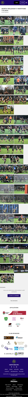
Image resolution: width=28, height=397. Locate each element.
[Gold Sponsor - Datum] (19, 338)
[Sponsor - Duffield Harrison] (19, 348)
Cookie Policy (9, 389)
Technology (14, 386)
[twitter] (14, 367)
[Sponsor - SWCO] (19, 354)
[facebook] (11, 367)
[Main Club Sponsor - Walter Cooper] (9, 343)
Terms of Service (10, 388)
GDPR (20, 386)
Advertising (20, 384)
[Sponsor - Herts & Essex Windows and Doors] (9, 354)
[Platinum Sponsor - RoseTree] (19, 343)
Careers (8, 386)
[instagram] (16, 367)
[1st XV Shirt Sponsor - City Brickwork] (9, 348)
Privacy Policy (19, 388)
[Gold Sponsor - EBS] (9, 338)
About (14, 384)
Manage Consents (18, 389)
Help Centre (8, 384)
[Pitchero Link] (14, 381)
